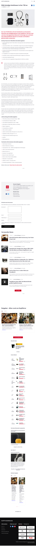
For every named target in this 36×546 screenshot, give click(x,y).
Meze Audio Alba (16, 193)
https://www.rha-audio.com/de (16, 165)
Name (2, 215)
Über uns (2, 526)
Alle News (18, 290)
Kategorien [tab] (26, 524)
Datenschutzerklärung (5, 531)
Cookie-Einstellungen (4, 533)
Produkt (11, 235)
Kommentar (3, 207)
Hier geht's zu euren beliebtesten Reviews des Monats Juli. (18, 469)
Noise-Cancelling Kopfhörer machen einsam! (20, 187)
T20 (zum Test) (29, 33)
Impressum (3, 529)
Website (2, 220)
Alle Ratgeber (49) (18, 337)
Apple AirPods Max (16, 194)
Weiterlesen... (4, 329)
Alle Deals (18, 351)
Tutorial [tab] (15, 475)
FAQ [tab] (11, 475)
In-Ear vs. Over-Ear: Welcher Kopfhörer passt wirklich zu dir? (23, 185)
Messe (11, 279)
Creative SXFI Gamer (16, 196)
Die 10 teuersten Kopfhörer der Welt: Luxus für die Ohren (9, 325)
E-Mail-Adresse (4, 217)
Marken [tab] (20, 524)
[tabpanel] (27, 532)
